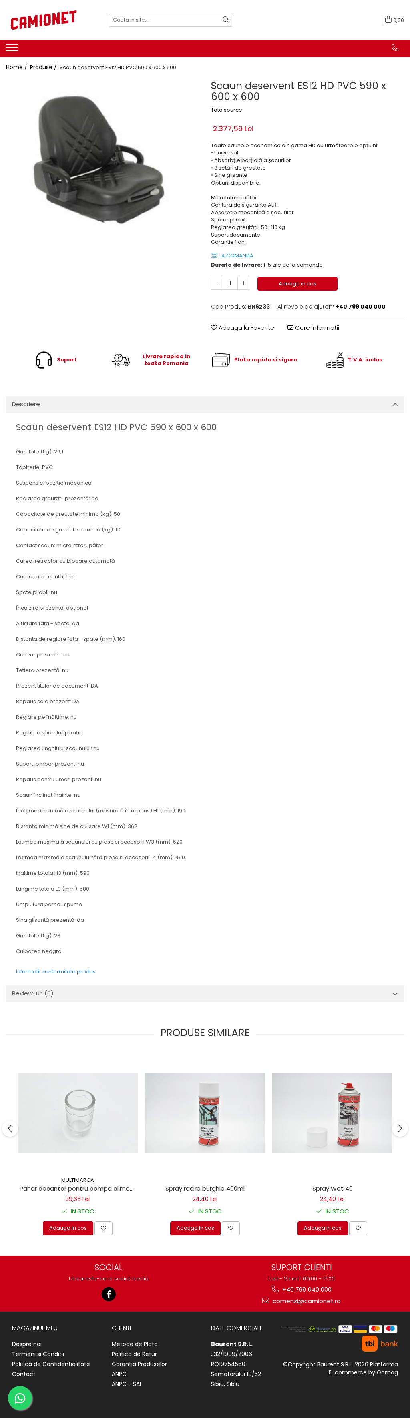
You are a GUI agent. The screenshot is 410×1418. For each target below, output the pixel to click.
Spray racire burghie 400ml (205, 1188)
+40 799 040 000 (306, 1289)
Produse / (44, 67)
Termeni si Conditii (38, 1354)
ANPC (119, 1374)
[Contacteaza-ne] (395, 48)
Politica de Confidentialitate (51, 1364)
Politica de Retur (134, 1354)
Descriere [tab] (26, 404)
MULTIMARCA (77, 1180)
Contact (24, 1374)
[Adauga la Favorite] (103, 1228)
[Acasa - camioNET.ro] (46, 20)
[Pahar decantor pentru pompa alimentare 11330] (78, 1113)
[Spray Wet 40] (332, 1113)
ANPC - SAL (127, 1384)
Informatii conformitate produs (56, 971)
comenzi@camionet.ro (306, 1301)
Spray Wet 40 (332, 1188)
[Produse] (13, 50)
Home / (17, 67)
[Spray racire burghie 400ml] (205, 1113)
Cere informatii (316, 327)
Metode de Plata (135, 1344)
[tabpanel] (102, 162)
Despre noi (27, 1344)
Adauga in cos (297, 283)
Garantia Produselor (139, 1364)
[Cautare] (226, 20)
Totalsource (226, 110)
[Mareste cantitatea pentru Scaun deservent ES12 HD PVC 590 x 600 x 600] (243, 283)
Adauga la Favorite (245, 327)
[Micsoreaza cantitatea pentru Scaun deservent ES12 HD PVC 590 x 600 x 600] (217, 283)
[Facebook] (109, 1294)
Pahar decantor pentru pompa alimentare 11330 (79, 1188)
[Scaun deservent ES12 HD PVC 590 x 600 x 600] (102, 162)
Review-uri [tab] (33, 993)
